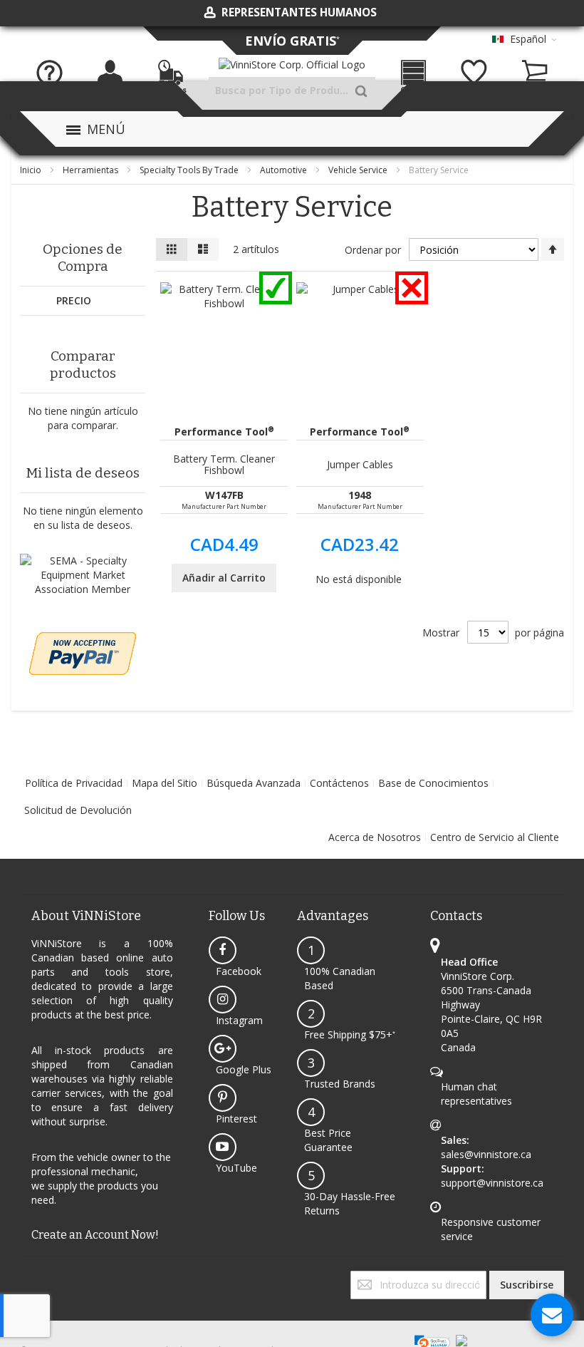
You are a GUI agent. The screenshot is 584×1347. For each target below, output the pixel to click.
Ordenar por (373, 250)
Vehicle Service (359, 170)
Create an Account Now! (95, 1235)
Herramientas (91, 170)
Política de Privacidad (73, 783)
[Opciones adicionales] (82, 639)
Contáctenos (339, 783)
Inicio (31, 170)
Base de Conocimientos (433, 783)
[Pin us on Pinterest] (32, 1277)
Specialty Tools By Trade (190, 170)
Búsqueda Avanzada (254, 783)
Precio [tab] (73, 300)
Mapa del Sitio (164, 783)
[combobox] (292, 90)
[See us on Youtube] (29, 1277)
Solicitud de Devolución (78, 810)
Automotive (284, 170)
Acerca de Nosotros (374, 837)
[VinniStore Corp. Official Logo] (292, 65)
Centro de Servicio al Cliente (494, 837)
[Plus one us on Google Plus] (27, 1277)
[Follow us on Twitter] (24, 1277)
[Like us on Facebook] (21, 1277)
